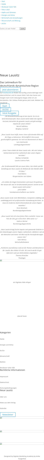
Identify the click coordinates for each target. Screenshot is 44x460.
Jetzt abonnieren (10, 89)
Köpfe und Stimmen (8, 12)
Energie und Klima (8, 15)
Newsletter (7, 414)
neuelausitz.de (8, 93)
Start (3, 1)
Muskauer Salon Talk (8, 7)
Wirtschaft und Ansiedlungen (12, 18)
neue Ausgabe (9, 113)
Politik (3, 4)
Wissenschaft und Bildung (10, 21)
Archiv (3, 23)
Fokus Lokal (5, 10)
